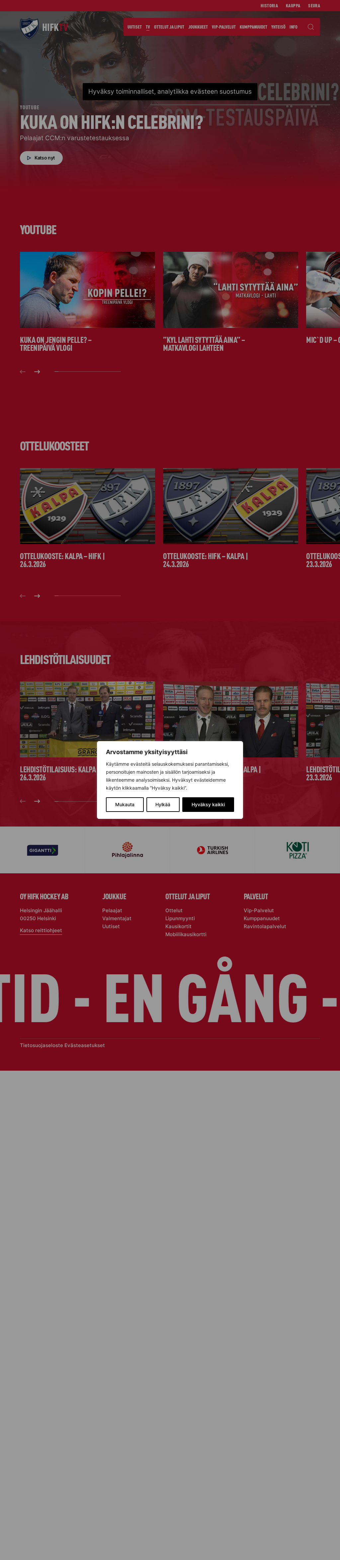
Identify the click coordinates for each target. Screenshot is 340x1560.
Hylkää (162, 804)
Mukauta (124, 804)
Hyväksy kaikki (208, 804)
